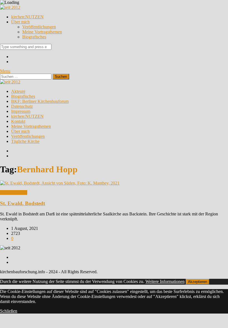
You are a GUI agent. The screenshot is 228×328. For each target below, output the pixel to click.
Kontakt (18, 121)
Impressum (20, 111)
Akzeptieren (197, 282)
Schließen (8, 311)
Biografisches (34, 36)
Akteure (18, 91)
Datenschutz (22, 106)
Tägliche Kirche (25, 141)
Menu (5, 71)
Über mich (20, 21)
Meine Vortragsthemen (42, 31)
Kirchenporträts (13, 192)
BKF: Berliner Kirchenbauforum (40, 101)
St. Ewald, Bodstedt (22, 203)
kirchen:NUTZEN (27, 16)
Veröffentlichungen (39, 26)
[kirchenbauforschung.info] (10, 7)
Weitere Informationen (165, 281)
